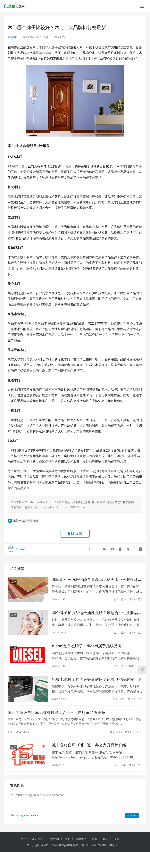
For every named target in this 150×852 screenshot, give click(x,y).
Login (22, 815)
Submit (132, 815)
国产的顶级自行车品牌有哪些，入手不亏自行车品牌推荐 (56, 712)
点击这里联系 (120, 502)
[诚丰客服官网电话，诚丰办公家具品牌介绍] (28, 754)
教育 (94, 838)
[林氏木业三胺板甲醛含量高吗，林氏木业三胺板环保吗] (28, 589)
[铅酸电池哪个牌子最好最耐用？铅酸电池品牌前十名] (28, 689)
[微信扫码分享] (104, 549)
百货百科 (53, 838)
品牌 (45, 36)
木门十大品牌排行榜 (25, 520)
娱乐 (105, 838)
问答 (116, 838)
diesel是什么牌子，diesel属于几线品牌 (86, 646)
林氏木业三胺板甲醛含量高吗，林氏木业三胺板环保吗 (97, 579)
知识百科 (37, 838)
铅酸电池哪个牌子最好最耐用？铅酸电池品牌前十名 (97, 679)
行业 (67, 838)
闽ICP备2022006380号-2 (101, 845)
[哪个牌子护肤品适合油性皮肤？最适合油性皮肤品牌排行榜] (28, 622)
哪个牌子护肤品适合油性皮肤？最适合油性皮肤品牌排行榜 (97, 612)
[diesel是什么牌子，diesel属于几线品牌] (28, 655)
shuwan (12, 36)
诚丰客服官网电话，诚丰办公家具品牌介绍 (89, 745)
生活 (23, 838)
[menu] (142, 6)
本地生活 (81, 838)
